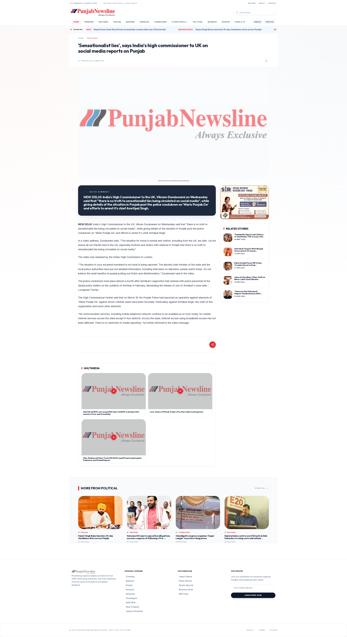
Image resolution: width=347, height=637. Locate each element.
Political (198, 22)
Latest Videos (185, 576)
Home (76, 22)
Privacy (250, 630)
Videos (257, 22)
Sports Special (186, 585)
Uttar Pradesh (132, 607)
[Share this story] (266, 61)
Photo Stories (185, 581)
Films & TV (240, 22)
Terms (261, 630)
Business (212, 22)
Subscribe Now (253, 595)
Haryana (130, 22)
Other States (179, 22)
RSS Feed (252, 3)
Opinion (226, 22)
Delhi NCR (130, 602)
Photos (270, 22)
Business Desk (186, 589)
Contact (272, 3)
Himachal (144, 22)
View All (260, 488)
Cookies (273, 630)
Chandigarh (160, 22)
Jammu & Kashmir (134, 611)
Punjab (117, 22)
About (262, 3)
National (103, 22)
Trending (89, 22)
